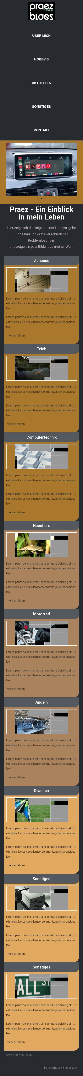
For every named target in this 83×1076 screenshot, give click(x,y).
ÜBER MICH (41, 36)
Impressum (70, 1067)
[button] (38, 198)
